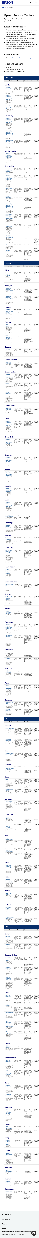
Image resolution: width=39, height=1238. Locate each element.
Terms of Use (12, 1234)
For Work (5, 1219)
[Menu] (35, 2)
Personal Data (20, 1234)
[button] (33, 1233)
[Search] (31, 2)
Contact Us (5, 1234)
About (4, 1228)
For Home (5, 1214)
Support (4, 7)
